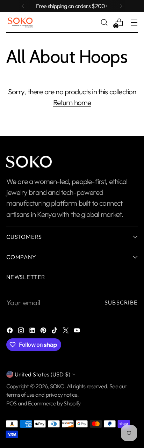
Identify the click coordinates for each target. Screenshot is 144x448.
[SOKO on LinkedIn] (33, 331)
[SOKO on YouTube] (77, 331)
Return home (72, 102)
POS (11, 403)
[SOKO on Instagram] (21, 331)
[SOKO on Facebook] (10, 331)
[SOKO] (20, 22)
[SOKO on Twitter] (66, 331)
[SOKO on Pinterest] (44, 331)
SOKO (57, 386)
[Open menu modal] (134, 22)
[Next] (121, 6)
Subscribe (121, 302)
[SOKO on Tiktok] (55, 331)
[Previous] (22, 6)
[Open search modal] (104, 22)
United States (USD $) (42, 374)
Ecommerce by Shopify (54, 403)
